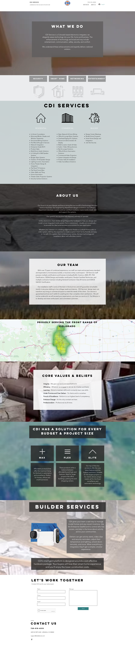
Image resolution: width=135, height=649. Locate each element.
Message (71, 589)
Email (38, 601)
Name (38, 589)
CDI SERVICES (34, 2)
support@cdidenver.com (38, 636)
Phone (38, 595)
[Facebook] (32, 639)
